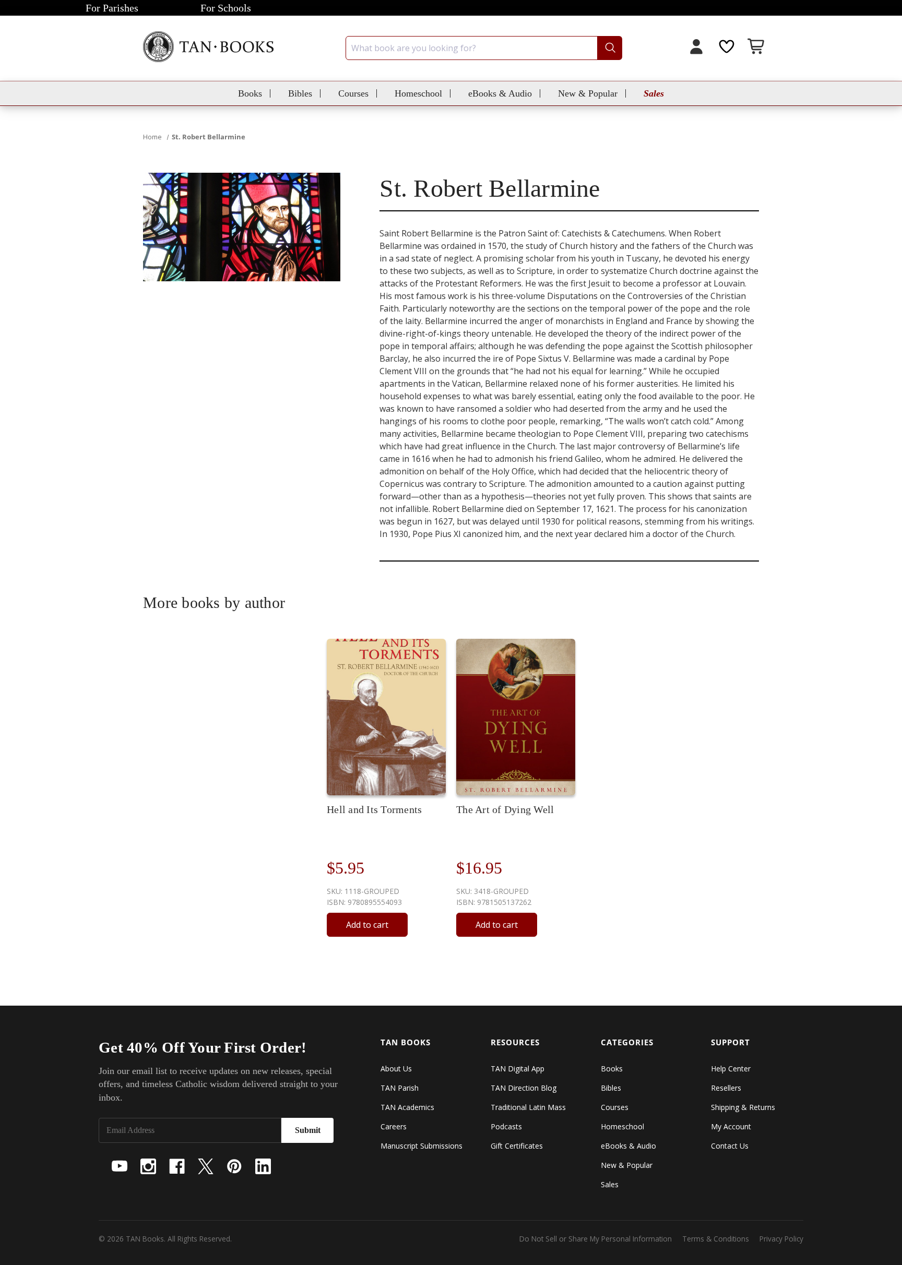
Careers (394, 1126)
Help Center (731, 1068)
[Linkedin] (263, 1166)
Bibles (300, 93)
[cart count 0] (756, 47)
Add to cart (367, 924)
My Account (731, 1126)
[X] (205, 1166)
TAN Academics (407, 1107)
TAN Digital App (517, 1068)
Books (250, 93)
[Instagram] (148, 1166)
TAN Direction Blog (523, 1088)
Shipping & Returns (743, 1107)
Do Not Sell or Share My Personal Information (595, 1239)
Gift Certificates (517, 1146)
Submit (308, 1130)
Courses (353, 93)
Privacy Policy (781, 1239)
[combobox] (484, 48)
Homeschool (418, 93)
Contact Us (730, 1146)
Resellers (726, 1088)
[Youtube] (119, 1166)
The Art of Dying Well (505, 809)
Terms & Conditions (715, 1239)
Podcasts (506, 1126)
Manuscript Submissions (421, 1146)
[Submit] (609, 48)
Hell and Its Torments (374, 809)
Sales (654, 93)
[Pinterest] (234, 1166)
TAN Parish (400, 1088)
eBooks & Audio (500, 93)
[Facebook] (177, 1166)
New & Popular (588, 93)
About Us (396, 1068)
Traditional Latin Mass (528, 1107)
